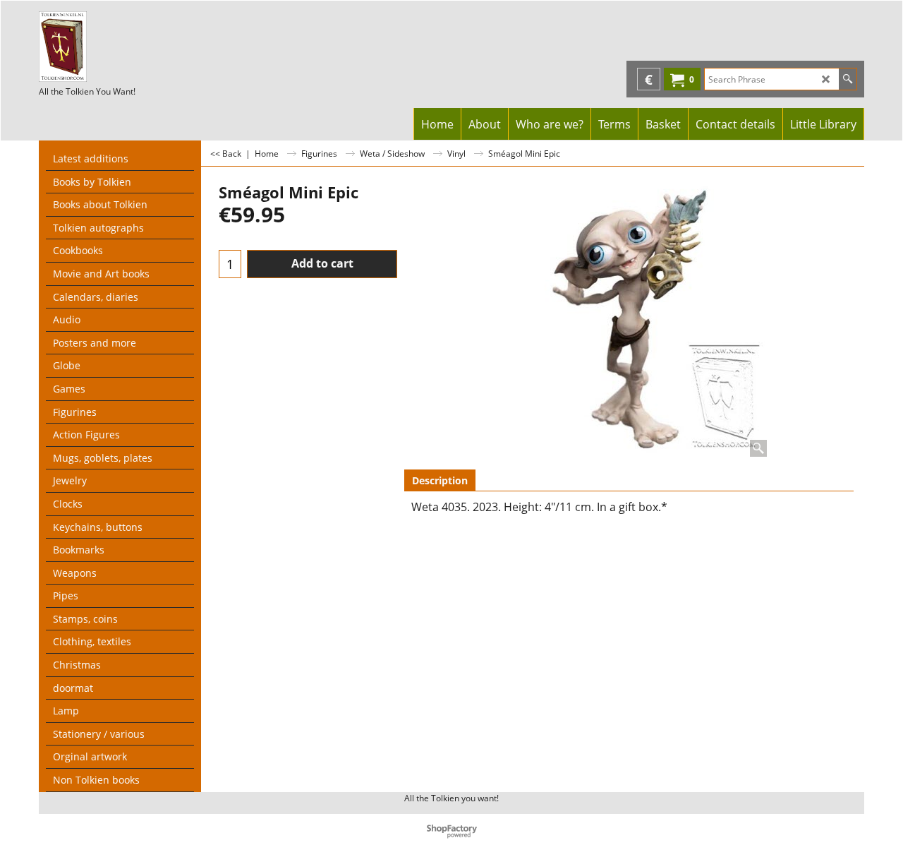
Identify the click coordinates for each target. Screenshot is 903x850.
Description (440, 480)
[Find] (847, 79)
